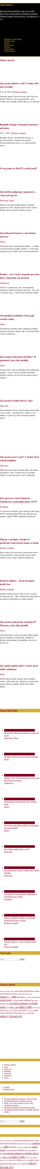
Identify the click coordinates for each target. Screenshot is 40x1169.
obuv (32, 1000)
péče (8, 1007)
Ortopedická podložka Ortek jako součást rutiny (19, 1107)
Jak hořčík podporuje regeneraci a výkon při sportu (20, 1099)
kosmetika (21, 997)
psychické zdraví (30, 1153)
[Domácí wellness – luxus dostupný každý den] (15, 575)
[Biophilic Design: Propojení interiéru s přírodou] (15, 119)
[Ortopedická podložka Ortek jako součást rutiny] (15, 310)
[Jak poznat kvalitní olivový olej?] (15, 395)
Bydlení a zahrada (12, 39)
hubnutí (27, 994)
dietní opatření (19, 991)
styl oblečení (15, 1010)
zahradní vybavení (33, 1160)
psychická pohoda (18, 1003)
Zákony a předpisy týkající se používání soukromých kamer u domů (19, 541)
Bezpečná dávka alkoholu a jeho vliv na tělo (17, 11)
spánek (6, 1010)
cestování (12, 991)
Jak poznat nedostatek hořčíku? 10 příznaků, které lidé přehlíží (18, 358)
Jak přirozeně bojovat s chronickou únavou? (21, 756)
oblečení (27, 1000)
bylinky (8, 991)
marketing (29, 997)
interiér (9, 997)
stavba (9, 1010)
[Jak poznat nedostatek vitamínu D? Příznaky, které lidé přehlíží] (15, 617)
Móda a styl (9, 41)
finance (20, 994)
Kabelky (7, 1087)
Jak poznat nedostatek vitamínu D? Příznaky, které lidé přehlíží (18, 623)
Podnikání (9, 49)
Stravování (9, 45)
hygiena (30, 994)
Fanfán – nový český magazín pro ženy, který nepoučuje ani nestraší (20, 275)
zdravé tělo (31, 1013)
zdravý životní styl (11, 1016)
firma (23, 994)
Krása (6, 43)
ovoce (36, 1000)
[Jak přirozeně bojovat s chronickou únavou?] (15, 228)
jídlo (14, 996)
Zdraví (7, 47)
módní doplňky (36, 997)
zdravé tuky (24, 1013)
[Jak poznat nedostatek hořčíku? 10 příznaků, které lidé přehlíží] (15, 351)
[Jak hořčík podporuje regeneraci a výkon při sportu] (15, 186)
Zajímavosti (9, 51)
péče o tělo (25, 1007)
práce (7, 1004)
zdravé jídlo (18, 1013)
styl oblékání (22, 1010)
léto (26, 997)
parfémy (2, 1003)
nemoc (21, 1000)
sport (2, 1010)
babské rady (2, 991)
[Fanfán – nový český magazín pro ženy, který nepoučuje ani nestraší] (15, 269)
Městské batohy (9, 1089)
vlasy (31, 1010)
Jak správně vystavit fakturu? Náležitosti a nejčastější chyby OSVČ (18, 499)
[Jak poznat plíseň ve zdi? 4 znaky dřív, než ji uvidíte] (15, 78)
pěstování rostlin (36, 1007)
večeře (28, 1010)
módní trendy (6, 999)
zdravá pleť (10, 1013)
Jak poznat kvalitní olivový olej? (16, 400)
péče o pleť (14, 1007)
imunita (3, 996)
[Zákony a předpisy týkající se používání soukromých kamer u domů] (15, 534)
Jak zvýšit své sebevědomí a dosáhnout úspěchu (18, 13)
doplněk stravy (29, 991)
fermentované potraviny (10, 994)
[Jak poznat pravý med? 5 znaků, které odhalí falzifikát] (15, 452)
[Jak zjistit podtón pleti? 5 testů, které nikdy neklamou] (15, 660)
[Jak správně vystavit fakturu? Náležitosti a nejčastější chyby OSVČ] (15, 493)
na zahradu (15, 1000)
